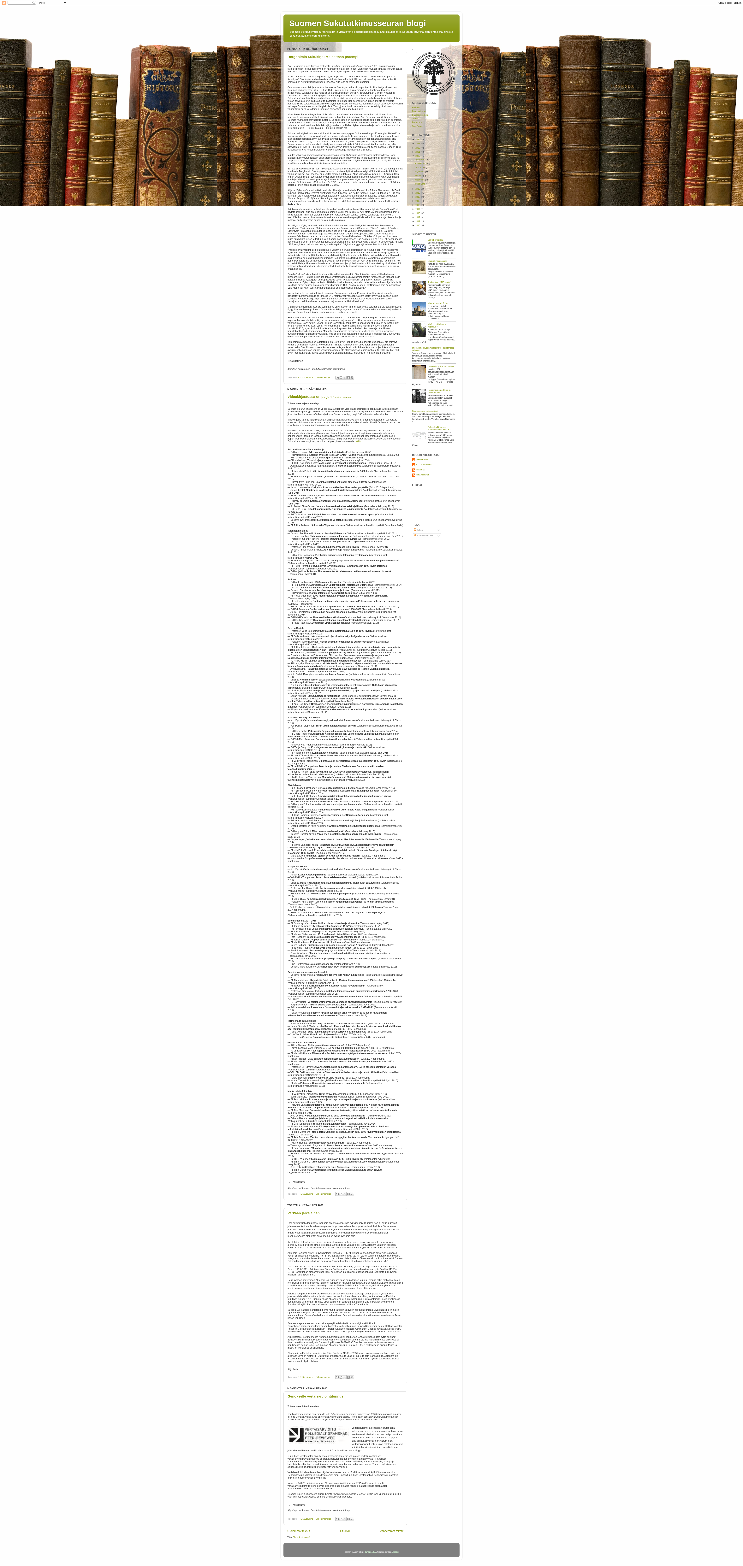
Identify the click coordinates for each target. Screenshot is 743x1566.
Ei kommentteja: (323, 377)
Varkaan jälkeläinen (304, 1213)
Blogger (395, 1552)
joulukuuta (420, 159)
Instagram (417, 122)
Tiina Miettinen (422, 475)
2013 (418, 213)
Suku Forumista (435, 240)
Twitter (415, 118)
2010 (418, 225)
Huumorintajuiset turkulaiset (441, 366)
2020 (418, 156)
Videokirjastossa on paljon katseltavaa (319, 397)
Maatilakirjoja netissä (437, 261)
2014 (418, 209)
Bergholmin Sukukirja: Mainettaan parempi (323, 57)
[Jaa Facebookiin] (348, 378)
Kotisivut (416, 107)
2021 (418, 152)
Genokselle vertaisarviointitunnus (315, 1396)
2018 (418, 193)
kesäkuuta (420, 180)
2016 (418, 201)
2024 (418, 139)
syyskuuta (420, 171)
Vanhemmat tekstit (391, 1531)
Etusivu (345, 1531)
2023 (418, 143)
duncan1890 (370, 1552)
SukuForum (417, 126)
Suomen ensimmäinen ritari (424, 411)
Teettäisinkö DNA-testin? (439, 282)
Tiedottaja (420, 469)
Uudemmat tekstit (298, 1531)
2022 (418, 148)
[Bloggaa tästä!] (341, 378)
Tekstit (419, 530)
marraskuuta (421, 163)
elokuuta (419, 175)
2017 (418, 197)
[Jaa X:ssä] (345, 378)
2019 (418, 189)
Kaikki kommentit (424, 535)
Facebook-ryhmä (420, 115)
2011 (418, 221)
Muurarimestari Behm (438, 303)
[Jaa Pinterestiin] (352, 378)
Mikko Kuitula (422, 459)
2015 (418, 205)
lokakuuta (419, 167)
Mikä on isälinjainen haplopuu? (437, 325)
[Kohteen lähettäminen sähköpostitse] (337, 378)
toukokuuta (420, 184)
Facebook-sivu (419, 111)
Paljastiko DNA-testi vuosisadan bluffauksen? (439, 428)
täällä (358, 441)
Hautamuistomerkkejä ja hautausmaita (439, 391)
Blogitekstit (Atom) (301, 1537)
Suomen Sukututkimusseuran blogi (357, 23)
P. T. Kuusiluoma (423, 464)
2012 (418, 217)
